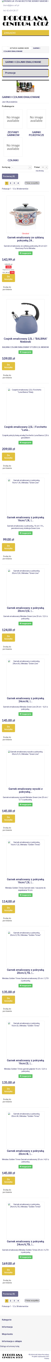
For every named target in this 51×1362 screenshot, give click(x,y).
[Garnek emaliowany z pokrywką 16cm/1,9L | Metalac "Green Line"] (25, 496)
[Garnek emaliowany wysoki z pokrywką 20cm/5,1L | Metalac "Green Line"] (25, 768)
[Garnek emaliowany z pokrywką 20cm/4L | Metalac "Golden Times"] (25, 1130)
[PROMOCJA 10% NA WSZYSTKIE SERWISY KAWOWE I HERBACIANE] (25, 1)
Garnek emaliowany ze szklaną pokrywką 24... (25, 239)
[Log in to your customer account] (38, 39)
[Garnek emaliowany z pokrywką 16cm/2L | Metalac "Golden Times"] (25, 1039)
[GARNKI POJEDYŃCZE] (36, 118)
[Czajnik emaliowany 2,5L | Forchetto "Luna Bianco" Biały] (25, 406)
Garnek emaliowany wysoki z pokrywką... (25, 790)
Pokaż (37, 167)
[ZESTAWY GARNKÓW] (13, 118)
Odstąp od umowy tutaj (9, 1346)
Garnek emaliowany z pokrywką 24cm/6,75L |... (25, 1243)
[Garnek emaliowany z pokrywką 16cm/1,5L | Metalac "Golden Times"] (25, 858)
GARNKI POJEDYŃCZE (36, 134)
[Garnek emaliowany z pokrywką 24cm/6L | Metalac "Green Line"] (25, 677)
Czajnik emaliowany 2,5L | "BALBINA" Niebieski (25, 340)
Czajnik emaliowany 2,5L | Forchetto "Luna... (25, 428)
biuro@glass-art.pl (11, 5)
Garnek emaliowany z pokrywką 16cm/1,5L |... (25, 881)
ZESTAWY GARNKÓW (13, 134)
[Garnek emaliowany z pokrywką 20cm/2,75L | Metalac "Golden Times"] (25, 949)
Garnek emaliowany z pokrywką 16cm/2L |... (25, 1062)
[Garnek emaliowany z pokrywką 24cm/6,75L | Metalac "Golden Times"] (25, 1220)
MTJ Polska (46, 1357)
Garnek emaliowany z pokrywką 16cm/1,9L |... (25, 519)
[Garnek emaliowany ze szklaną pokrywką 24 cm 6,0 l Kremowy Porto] (25, 214)
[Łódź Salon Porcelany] (25, 21)
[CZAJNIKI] (13, 147)
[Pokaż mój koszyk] (45, 39)
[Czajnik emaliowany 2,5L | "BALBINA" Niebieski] (25, 317)
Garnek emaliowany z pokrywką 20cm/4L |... (25, 1152)
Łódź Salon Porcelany (41, 1354)
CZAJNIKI (13, 160)
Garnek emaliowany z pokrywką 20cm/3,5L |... (25, 609)
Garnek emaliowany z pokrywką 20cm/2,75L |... (25, 971)
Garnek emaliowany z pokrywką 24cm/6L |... (25, 700)
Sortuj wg (6, 167)
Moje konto (7, 1334)
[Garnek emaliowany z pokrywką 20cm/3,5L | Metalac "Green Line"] (25, 587)
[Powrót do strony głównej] (4, 48)
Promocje (10, 72)
